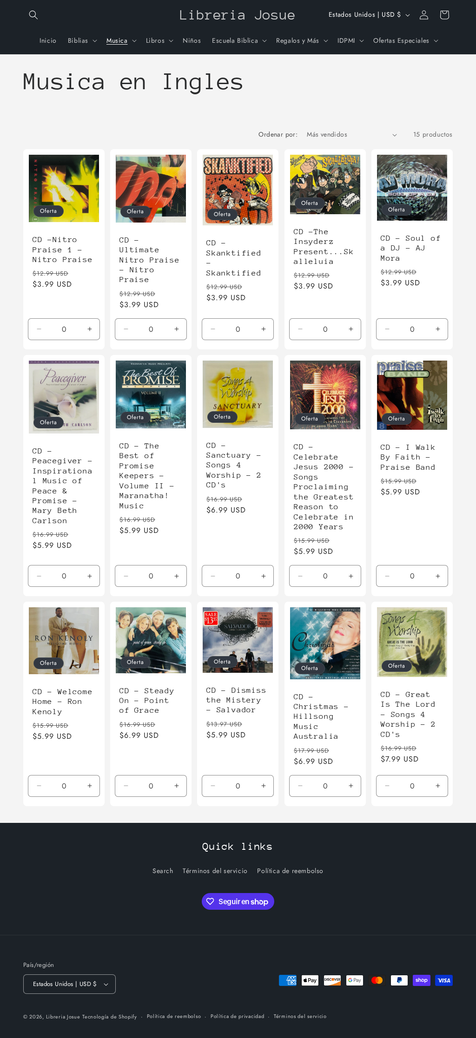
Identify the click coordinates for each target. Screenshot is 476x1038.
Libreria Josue (63, 1016)
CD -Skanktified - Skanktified (234, 257)
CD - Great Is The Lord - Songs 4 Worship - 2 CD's (408, 714)
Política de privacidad (237, 1016)
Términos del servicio (215, 870)
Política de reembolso (290, 870)
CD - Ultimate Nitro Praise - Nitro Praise (149, 260)
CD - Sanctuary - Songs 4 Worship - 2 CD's (234, 465)
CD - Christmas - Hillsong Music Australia (321, 716)
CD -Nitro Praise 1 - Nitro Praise (63, 249)
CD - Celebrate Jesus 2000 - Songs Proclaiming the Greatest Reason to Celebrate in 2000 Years (324, 486)
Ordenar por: (278, 134)
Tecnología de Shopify (109, 1016)
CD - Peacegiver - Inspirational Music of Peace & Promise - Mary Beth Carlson (63, 486)
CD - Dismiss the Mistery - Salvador (236, 700)
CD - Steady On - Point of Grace (147, 700)
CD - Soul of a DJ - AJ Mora (411, 248)
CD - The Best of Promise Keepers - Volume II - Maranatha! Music (147, 475)
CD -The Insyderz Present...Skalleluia (324, 246)
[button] (33, 15)
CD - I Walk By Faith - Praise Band (408, 457)
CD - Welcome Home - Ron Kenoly (63, 701)
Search (162, 870)
